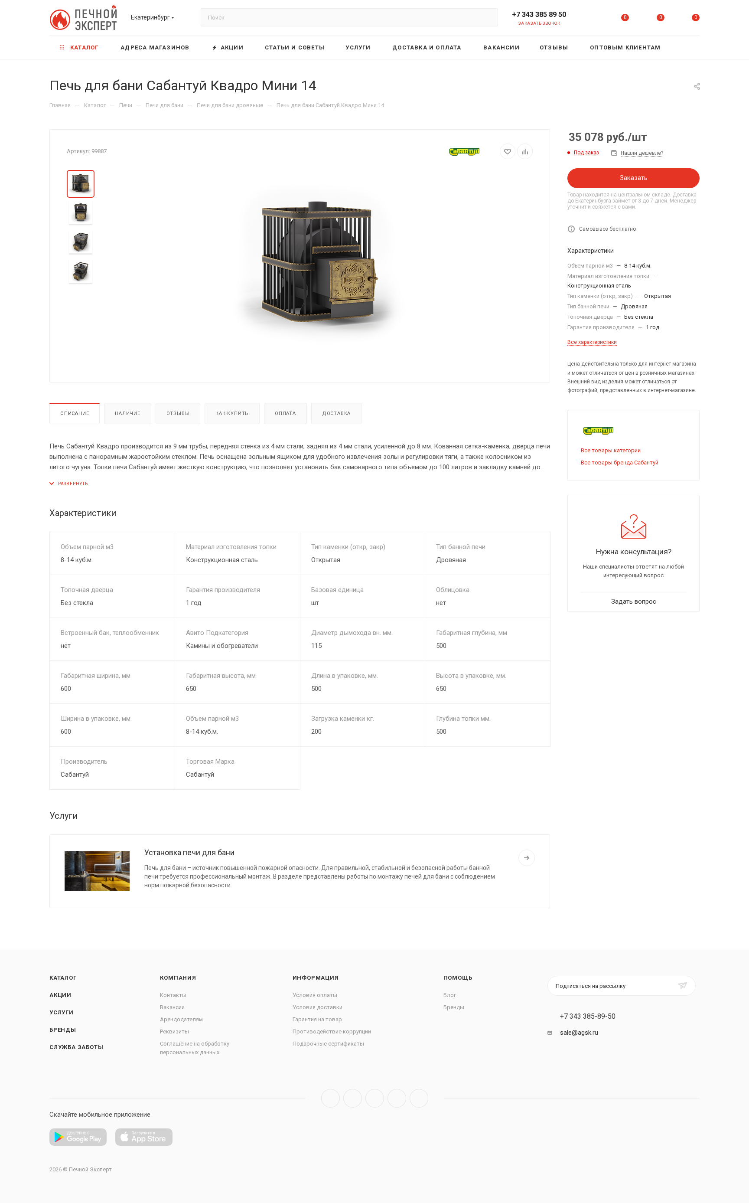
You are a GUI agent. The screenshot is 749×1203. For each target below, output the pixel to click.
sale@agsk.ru (579, 1032)
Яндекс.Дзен (419, 1098)
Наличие (127, 413)
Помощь (457, 977)
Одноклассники (397, 1098)
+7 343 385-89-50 (587, 1016)
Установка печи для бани (189, 852)
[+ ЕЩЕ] (686, 47)
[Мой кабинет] (590, 19)
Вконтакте (330, 1098)
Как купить (232, 413)
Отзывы (178, 413)
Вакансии (172, 1007)
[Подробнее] (526, 858)
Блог (449, 995)
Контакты (173, 995)
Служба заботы (76, 1047)
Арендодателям (181, 1019)
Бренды (62, 1029)
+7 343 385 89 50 (539, 14)
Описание (74, 413)
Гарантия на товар (317, 1019)
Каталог (63, 977)
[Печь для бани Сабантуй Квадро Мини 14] (319, 267)
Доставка (336, 413)
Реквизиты (174, 1031)
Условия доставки (317, 1007)
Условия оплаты (315, 995)
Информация (316, 977)
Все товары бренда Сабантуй (619, 462)
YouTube (374, 1098)
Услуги (61, 1012)
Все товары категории (611, 450)
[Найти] (487, 17)
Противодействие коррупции (332, 1031)
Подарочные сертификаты (328, 1043)
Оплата (285, 413)
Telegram (352, 1098)
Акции (60, 995)
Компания (178, 977)
